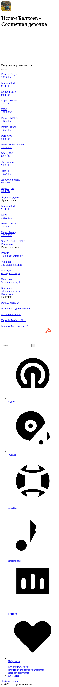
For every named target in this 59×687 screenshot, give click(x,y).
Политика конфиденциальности (26, 669)
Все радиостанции (18, 667)
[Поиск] (33, 345)
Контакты (13, 675)
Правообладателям (18, 672)
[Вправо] (6, 69)
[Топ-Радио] (29, 342)
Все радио (7, 244)
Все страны (7, 294)
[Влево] (2, 69)
